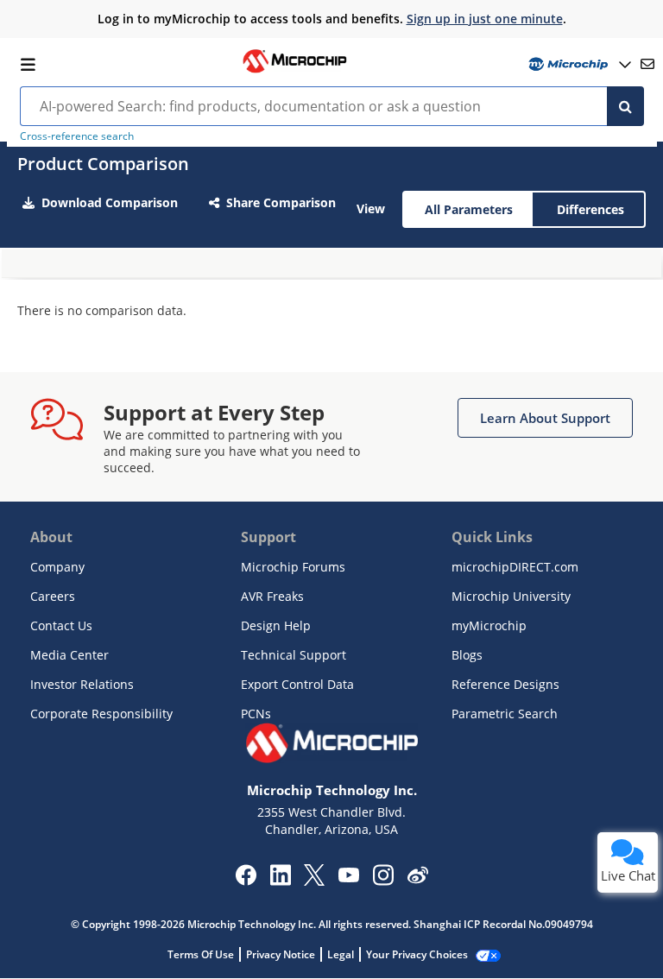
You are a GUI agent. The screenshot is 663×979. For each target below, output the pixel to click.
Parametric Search (504, 713)
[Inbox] (647, 63)
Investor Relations (82, 684)
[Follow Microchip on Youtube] (348, 877)
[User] (578, 64)
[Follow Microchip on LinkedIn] (280, 880)
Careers (52, 596)
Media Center (69, 655)
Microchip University (511, 596)
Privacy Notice (280, 954)
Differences (590, 209)
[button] (545, 418)
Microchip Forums (293, 567)
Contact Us (61, 625)
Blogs (467, 655)
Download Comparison (109, 202)
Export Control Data (297, 684)
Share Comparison (281, 202)
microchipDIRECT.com (514, 567)
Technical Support (293, 655)
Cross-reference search (77, 136)
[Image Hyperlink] (294, 70)
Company (57, 567)
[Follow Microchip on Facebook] (245, 880)
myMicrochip (489, 625)
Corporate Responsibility (101, 713)
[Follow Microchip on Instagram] (383, 880)
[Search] (625, 106)
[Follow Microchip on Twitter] (314, 880)
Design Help (276, 625)
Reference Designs (505, 684)
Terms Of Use (200, 954)
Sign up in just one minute (485, 18)
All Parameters (469, 209)
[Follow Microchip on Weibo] (417, 878)
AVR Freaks (272, 596)
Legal (340, 954)
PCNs (256, 713)
